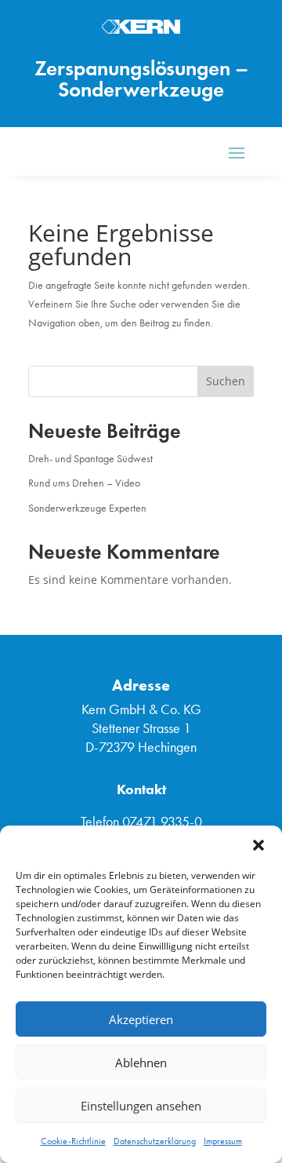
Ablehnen (141, 1062)
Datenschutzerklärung (155, 1141)
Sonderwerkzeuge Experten (87, 508)
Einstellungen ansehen (141, 1106)
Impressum (223, 1141)
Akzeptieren (141, 1019)
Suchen (225, 381)
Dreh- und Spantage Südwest (90, 458)
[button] (258, 845)
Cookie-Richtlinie (73, 1141)
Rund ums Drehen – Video (84, 483)
